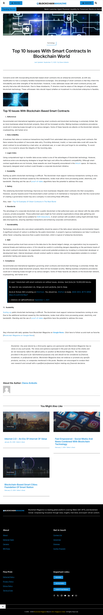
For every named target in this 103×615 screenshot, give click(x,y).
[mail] (76, 595)
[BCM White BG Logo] (51, 3)
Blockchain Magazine (40, 612)
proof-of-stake (37, 181)
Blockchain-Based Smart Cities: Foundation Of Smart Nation (21, 485)
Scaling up (7, 312)
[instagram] (61, 595)
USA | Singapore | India (58, 612)
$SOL (79, 292)
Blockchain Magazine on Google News (19, 335)
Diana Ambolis (64, 62)
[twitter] (58, 595)
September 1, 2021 (42, 300)
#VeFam (61, 292)
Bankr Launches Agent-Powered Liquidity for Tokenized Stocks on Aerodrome (61, 9)
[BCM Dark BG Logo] (13, 511)
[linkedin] (69, 595)
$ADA (74, 292)
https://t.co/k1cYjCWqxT (18, 295)
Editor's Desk (20, 442)
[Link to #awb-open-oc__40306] (4, 3)
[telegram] (72, 595)
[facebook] (54, 595)
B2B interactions (43, 217)
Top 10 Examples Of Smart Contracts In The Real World (34, 202)
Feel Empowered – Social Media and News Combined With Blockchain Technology (74, 441)
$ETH (84, 292)
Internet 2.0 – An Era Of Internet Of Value (26, 439)
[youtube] (65, 595)
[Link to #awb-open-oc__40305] (97, 3)
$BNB (89, 292)
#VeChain (40, 292)
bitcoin (78, 163)
